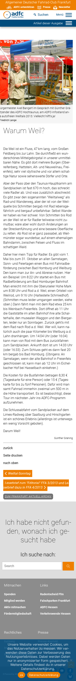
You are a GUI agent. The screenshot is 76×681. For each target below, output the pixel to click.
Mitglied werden (14, 600)
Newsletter (64, 7)
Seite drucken (12, 455)
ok (21, 675)
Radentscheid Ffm (52, 594)
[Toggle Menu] (68, 15)
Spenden (10, 594)
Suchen (43, 15)
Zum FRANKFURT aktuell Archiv (28, 496)
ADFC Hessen (49, 607)
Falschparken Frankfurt (55, 600)
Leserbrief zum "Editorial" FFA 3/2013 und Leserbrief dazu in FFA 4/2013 (36, 485)
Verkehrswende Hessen (55, 613)
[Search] (68, 566)
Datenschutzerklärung (43, 675)
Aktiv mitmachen (15, 607)
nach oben (10, 463)
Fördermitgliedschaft (17, 613)
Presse (46, 7)
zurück (8, 448)
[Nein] (71, 660)
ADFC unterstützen (24, 7)
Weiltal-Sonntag (19, 473)
